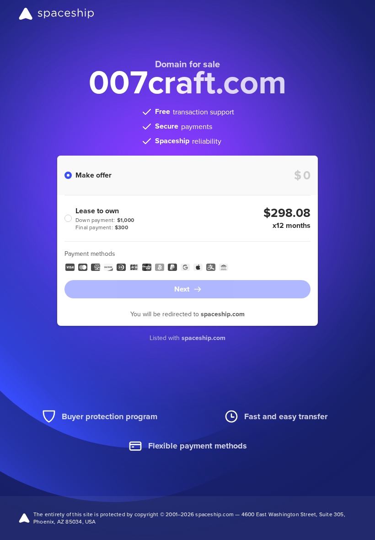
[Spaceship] (56, 13)
